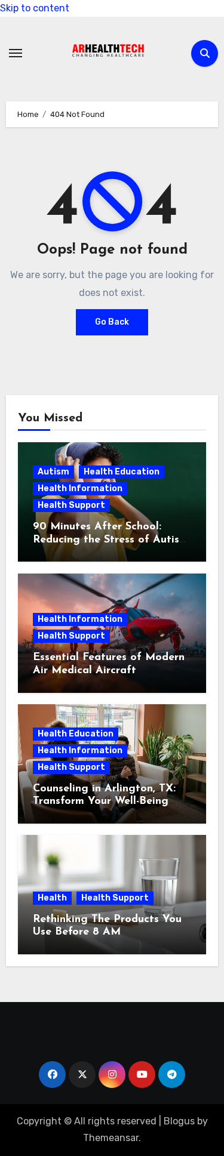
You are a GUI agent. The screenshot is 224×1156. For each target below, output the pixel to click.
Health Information (80, 488)
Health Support (71, 505)
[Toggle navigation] (15, 53)
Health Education (121, 472)
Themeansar (111, 1137)
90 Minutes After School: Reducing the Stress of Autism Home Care (110, 540)
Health (52, 898)
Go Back (112, 322)
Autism (53, 472)
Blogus (179, 1121)
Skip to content (34, 8)
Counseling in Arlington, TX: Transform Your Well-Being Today (104, 802)
